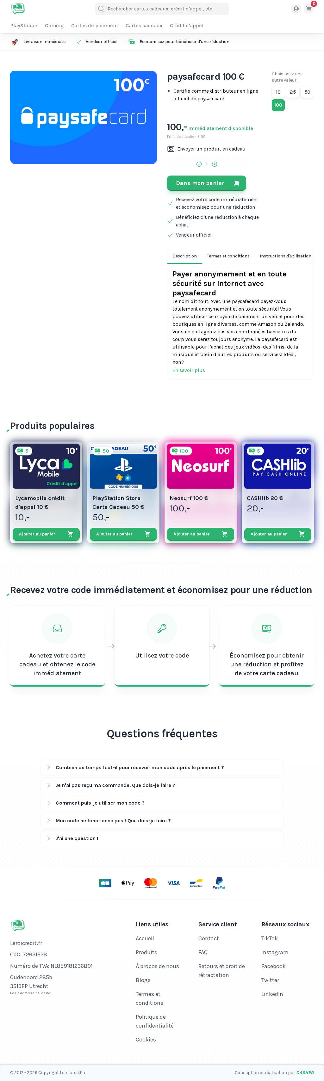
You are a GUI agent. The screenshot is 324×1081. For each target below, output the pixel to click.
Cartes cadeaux (144, 25)
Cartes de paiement (94, 25)
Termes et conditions (228, 256)
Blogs (143, 980)
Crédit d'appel (186, 25)
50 (307, 92)
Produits (146, 952)
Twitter (270, 980)
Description (184, 256)
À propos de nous (157, 966)
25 (293, 92)
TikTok (269, 938)
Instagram (275, 952)
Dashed (305, 1072)
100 (278, 105)
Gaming (54, 25)
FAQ (203, 952)
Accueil (145, 938)
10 (278, 92)
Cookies (146, 1039)
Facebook (273, 966)
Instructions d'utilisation (285, 256)
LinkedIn (272, 994)
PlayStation (23, 25)
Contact (208, 938)
